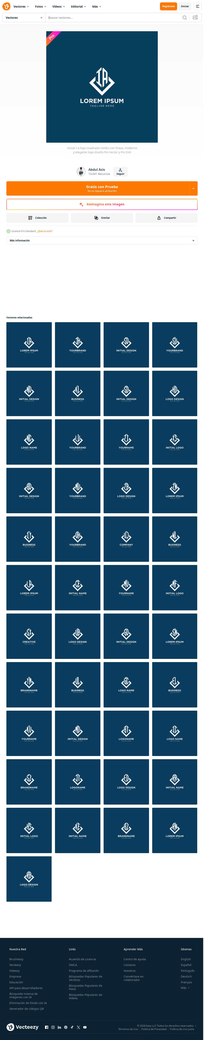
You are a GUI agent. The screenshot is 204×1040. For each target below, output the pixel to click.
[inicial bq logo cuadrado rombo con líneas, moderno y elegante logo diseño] (29, 490)
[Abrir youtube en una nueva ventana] (84, 1027)
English (183, 959)
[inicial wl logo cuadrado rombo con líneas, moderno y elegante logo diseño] (174, 539)
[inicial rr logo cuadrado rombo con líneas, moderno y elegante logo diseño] (174, 782)
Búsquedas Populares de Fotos (84, 987)
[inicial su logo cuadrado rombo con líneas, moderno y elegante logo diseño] (174, 345)
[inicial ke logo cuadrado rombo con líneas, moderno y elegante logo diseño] (77, 830)
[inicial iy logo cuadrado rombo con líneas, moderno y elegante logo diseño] (29, 539)
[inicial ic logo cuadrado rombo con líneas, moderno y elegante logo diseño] (174, 733)
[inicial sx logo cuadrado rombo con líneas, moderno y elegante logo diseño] (29, 636)
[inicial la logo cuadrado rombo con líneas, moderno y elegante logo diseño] (29, 587)
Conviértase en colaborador (132, 978)
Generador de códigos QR (26, 1009)
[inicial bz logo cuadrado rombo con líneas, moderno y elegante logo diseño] (126, 830)
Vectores (20, 6)
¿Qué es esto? (44, 231)
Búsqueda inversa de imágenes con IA (23, 995)
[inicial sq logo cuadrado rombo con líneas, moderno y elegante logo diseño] (126, 345)
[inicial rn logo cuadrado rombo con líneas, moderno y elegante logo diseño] (174, 830)
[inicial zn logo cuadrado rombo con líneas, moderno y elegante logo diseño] (174, 490)
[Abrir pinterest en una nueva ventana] (65, 1027)
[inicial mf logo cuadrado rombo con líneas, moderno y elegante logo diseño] (174, 587)
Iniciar (182, 6)
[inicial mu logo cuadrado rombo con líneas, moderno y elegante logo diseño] (77, 490)
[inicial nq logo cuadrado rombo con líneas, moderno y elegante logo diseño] (29, 393)
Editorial (77, 6)
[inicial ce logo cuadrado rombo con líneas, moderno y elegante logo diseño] (77, 587)
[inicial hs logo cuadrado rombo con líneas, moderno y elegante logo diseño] (29, 830)
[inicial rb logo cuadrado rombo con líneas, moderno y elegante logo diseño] (29, 879)
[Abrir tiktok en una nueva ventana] (72, 1027)
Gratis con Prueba (101, 188)
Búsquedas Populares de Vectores (84, 978)
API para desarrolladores (25, 988)
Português (185, 971)
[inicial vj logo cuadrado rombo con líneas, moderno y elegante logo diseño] (126, 539)
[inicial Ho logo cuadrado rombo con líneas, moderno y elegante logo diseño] (174, 393)
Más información (20, 240)
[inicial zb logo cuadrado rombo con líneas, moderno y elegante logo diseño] (126, 490)
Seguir (119, 174)
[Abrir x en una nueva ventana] (78, 1027)
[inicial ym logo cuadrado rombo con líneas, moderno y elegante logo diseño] (29, 684)
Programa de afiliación (83, 971)
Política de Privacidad (151, 1029)
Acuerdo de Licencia (81, 959)
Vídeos (57, 6)
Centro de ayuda (133, 959)
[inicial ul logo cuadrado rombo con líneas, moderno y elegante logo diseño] (77, 684)
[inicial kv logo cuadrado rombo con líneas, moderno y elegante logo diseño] (29, 733)
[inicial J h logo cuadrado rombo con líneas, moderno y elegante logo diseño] (77, 345)
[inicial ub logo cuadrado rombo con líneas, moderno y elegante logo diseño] (77, 636)
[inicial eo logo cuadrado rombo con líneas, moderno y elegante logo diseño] (126, 782)
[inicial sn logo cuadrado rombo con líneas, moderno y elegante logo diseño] (174, 636)
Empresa (15, 976)
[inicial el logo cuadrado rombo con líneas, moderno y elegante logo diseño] (174, 684)
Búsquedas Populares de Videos (84, 996)
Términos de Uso (125, 1029)
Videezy (14, 971)
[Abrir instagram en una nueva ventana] (53, 1027)
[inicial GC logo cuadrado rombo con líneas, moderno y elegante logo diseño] (126, 684)
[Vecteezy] (6, 6)
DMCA (72, 965)
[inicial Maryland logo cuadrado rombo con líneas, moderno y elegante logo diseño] (77, 733)
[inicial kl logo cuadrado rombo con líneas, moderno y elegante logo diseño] (77, 393)
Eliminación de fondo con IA (27, 1003)
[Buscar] (181, 17)
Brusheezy (16, 959)
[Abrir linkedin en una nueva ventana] (59, 1027)
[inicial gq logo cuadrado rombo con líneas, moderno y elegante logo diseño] (126, 636)
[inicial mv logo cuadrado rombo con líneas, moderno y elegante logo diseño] (126, 587)
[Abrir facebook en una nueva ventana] (46, 1027)
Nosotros (128, 971)
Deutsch (183, 976)
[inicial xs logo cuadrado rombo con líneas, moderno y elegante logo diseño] (174, 442)
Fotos (39, 6)
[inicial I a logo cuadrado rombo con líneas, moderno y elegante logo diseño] (29, 345)
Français (183, 982)
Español (183, 965)
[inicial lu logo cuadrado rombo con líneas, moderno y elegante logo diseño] (77, 442)
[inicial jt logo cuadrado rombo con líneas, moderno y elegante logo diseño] (77, 782)
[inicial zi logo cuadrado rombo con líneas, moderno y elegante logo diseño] (126, 442)
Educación (16, 982)
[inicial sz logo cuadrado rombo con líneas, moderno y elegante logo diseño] (29, 782)
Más (95, 6)
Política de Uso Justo (179, 1029)
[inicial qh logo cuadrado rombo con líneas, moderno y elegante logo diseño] (77, 539)
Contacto (127, 965)
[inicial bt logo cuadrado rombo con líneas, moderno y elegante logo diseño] (126, 733)
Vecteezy (15, 965)
